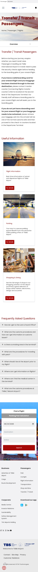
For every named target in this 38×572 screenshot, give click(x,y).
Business (10, 1)
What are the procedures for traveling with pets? (18, 353)
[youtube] (10, 530)
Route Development (9, 483)
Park (22, 473)
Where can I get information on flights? (19, 371)
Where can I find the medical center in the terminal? (18, 380)
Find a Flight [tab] (19, 411)
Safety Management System (9, 517)
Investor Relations (8, 508)
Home (4, 30)
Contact (7, 555)
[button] (36, 8)
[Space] (19, 7)
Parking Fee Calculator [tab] (19, 416)
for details (9, 188)
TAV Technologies (23, 564)
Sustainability (6, 512)
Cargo (4, 479)
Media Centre (6, 505)
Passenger (4, 1)
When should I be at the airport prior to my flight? (19, 363)
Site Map (15, 555)
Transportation (26, 484)
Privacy (23, 555)
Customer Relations (11, 558)
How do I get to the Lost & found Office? (20, 325)
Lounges (23, 477)
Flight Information (27, 481)
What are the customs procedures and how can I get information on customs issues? (18, 335)
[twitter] (3, 530)
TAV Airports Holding (9, 522)
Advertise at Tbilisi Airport (8, 474)
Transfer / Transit (27, 492)
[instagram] (6, 530)
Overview (14, 44)
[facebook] (1, 530)
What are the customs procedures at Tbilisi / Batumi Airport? (18, 389)
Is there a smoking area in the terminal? (20, 344)
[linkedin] (8, 530)
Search (19, 448)
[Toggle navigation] (5, 7)
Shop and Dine (26, 488)
